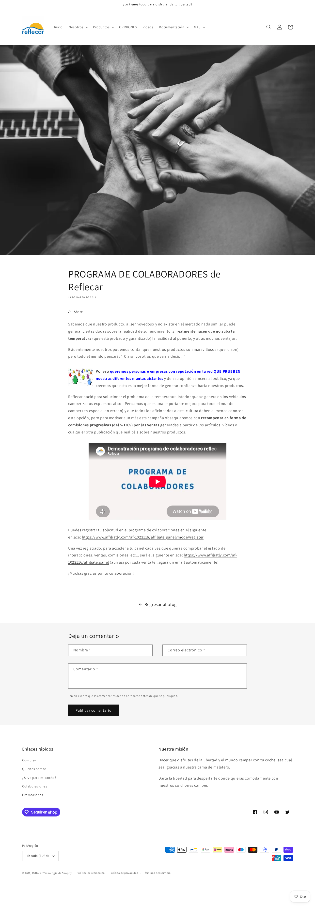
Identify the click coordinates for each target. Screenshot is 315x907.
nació (88, 396)
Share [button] (78, 311)
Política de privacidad (124, 873)
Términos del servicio (157, 873)
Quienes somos (34, 769)
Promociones (32, 795)
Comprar (29, 760)
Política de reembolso (91, 873)
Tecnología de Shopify (57, 873)
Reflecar (37, 873)
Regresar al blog (160, 604)
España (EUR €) (38, 856)
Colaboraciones (34, 786)
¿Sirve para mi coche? (39, 777)
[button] (78, 27)
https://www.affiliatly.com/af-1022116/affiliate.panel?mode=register (143, 537)
